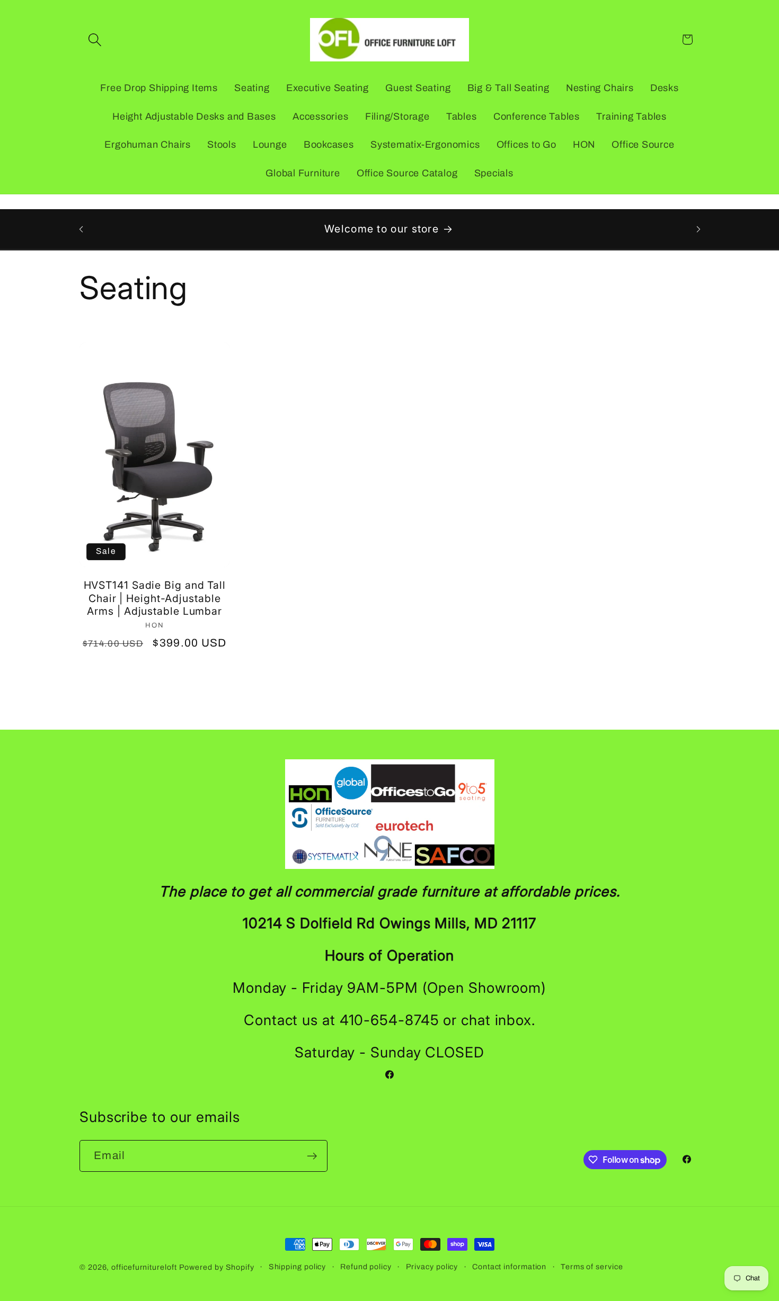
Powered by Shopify (216, 1267)
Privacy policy (432, 1266)
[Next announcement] (698, 229)
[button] (94, 39)
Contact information (509, 1266)
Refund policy (366, 1266)
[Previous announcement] (81, 229)
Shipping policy (297, 1266)
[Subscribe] (312, 1156)
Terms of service (592, 1266)
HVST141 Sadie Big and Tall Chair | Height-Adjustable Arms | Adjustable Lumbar (155, 598)
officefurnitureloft (143, 1267)
